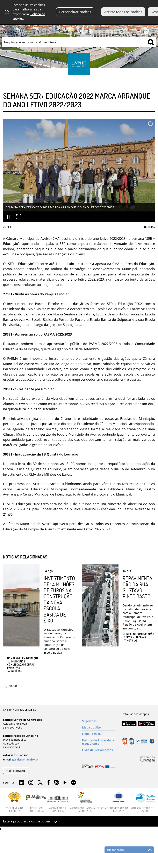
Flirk (73, 782)
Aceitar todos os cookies (123, 12)
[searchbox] (79, 42)
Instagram (30, 782)
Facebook (48, 782)
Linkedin (21, 782)
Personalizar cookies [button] (75, 12)
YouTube (65, 783)
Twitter (40, 782)
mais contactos (16, 771)
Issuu (56, 782)
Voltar (13, 686)
